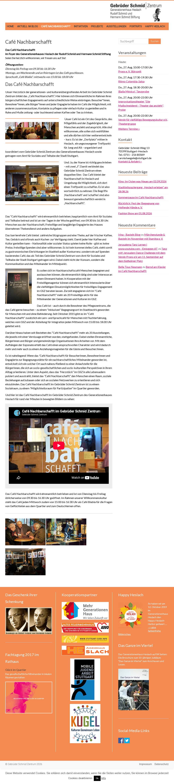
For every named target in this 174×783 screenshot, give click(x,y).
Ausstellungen (116, 26)
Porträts (136, 26)
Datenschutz (162, 764)
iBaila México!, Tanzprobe (133, 91)
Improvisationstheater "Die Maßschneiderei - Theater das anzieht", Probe (141, 105)
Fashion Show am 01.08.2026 (135, 213)
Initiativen (81, 26)
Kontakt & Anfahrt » (130, 161)
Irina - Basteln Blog (129, 234)
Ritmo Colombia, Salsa (131, 81)
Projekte (97, 26)
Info (103, 778)
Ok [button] (97, 778)
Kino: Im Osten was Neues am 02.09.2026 (142, 181)
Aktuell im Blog (27, 26)
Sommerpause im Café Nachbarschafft (140, 197)
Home (10, 26)
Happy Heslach (155, 26)
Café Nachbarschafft (56, 26)
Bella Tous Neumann (130, 266)
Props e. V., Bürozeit (129, 71)
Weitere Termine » (129, 128)
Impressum (145, 764)
